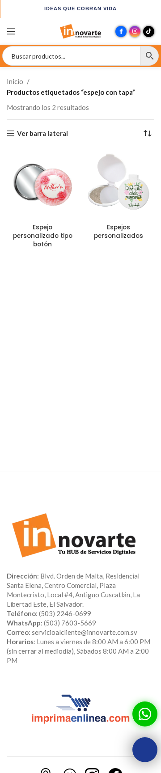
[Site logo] (80, 30)
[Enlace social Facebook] (121, 31)
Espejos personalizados (118, 231)
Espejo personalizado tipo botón (42, 236)
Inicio (15, 81)
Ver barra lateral (42, 133)
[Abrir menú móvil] (11, 31)
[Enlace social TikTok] (148, 31)
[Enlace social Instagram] (134, 31)
